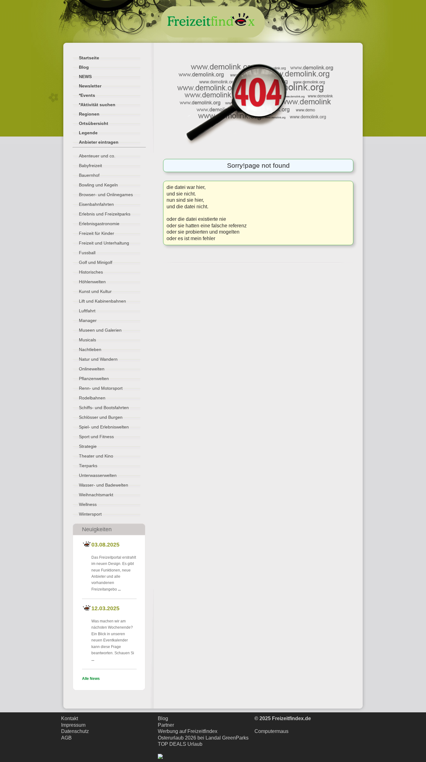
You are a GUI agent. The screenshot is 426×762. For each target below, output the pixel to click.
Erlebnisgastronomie (99, 223)
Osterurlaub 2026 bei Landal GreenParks (203, 737)
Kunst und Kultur (95, 291)
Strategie (88, 446)
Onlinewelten (91, 368)
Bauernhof (89, 175)
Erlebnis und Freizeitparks (104, 213)
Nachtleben (90, 349)
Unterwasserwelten (98, 475)
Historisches (91, 272)
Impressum (73, 725)
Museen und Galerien (100, 330)
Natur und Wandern (98, 359)
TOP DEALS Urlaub (180, 744)
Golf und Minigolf (95, 262)
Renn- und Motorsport (101, 388)
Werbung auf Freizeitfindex (187, 731)
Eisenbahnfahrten (96, 204)
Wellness (88, 504)
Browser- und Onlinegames (106, 194)
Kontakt (69, 718)
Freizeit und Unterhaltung (104, 242)
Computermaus (271, 731)
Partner (166, 725)
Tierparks (88, 465)
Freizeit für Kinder (96, 233)
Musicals (87, 339)
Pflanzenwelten (94, 378)
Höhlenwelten (92, 281)
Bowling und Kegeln (98, 184)
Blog (163, 718)
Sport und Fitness (96, 436)
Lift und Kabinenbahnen (102, 301)
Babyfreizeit (90, 165)
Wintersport (90, 514)
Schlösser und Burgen (101, 417)
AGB (66, 737)
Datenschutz (75, 731)
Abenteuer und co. (97, 155)
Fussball (87, 252)
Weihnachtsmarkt (96, 494)
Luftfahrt (87, 310)
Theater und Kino (96, 455)
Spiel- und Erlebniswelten (104, 426)
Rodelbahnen (92, 397)
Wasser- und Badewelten (103, 484)
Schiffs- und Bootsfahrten (104, 407)
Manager (88, 320)
